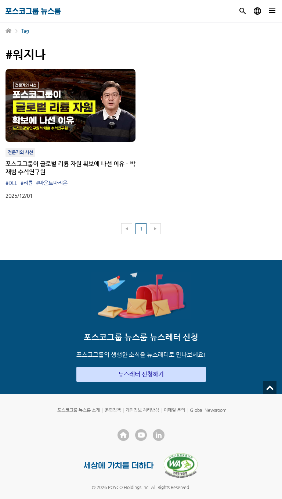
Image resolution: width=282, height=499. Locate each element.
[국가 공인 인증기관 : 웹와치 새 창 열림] (181, 465)
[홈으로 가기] (9, 31)
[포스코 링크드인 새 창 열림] (158, 435)
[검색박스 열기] (242, 11)
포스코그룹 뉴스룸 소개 (78, 410)
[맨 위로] (269, 387)
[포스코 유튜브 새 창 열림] (141, 435)
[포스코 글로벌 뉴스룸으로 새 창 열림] (257, 11)
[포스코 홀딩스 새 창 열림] (123, 435)
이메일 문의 (174, 410)
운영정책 (113, 410)
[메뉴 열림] (272, 11)
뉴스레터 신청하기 (141, 374)
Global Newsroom (208, 410)
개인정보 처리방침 (142, 410)
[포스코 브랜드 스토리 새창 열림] (119, 465)
